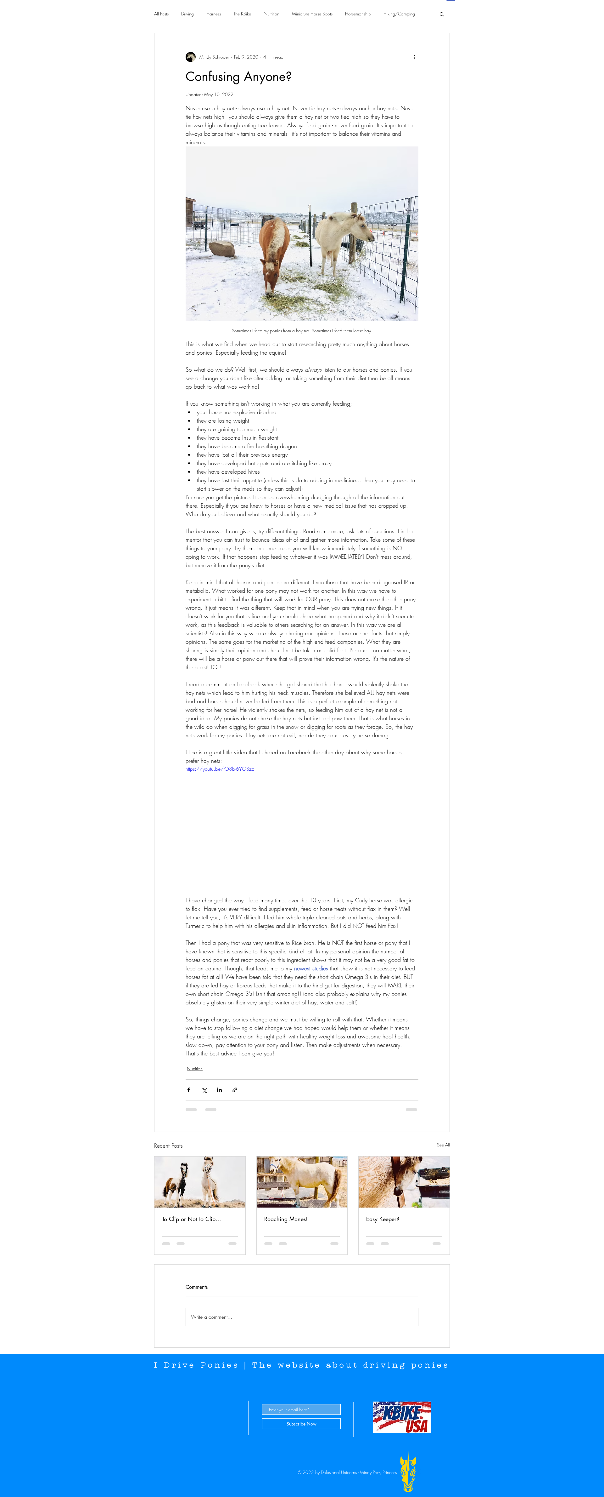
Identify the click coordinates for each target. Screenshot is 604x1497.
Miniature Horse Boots (312, 14)
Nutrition (271, 14)
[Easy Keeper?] (404, 1182)
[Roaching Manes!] (302, 1182)
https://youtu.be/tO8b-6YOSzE (220, 768)
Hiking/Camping (399, 14)
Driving (187, 14)
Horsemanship (358, 14)
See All (443, 1145)
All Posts (161, 14)
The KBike (242, 14)
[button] (442, 13)
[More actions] (414, 57)
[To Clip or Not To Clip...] (199, 1182)
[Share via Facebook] (189, 1090)
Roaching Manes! (286, 1219)
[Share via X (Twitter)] (204, 1090)
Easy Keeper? (382, 1219)
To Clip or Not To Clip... (191, 1219)
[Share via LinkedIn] (219, 1090)
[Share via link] (235, 1090)
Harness (213, 14)
